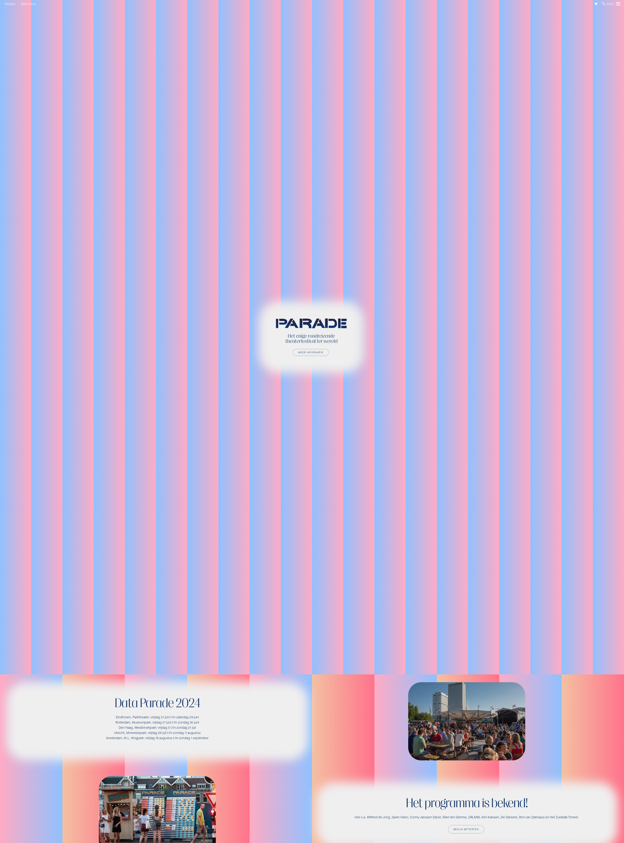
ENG (610, 4)
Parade (10, 4)
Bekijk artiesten (466, 829)
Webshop (28, 4)
